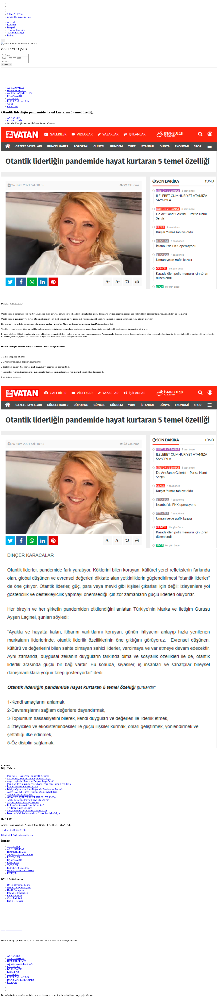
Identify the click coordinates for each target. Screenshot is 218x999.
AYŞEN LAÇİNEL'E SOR (20, 93)
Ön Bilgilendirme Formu (18, 885)
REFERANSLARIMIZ (18, 101)
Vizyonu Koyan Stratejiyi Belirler (23, 802)
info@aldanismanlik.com (19, 17)
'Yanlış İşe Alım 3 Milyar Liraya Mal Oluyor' (28, 800)
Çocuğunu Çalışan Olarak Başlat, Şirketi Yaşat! (29, 778)
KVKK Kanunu (14, 895)
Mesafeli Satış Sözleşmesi (19, 887)
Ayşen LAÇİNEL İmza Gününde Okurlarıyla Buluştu (32, 792)
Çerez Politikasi (14, 898)
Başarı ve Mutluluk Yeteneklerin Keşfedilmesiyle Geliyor (34, 813)
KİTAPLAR (13, 862)
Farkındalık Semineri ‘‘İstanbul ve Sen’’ (25, 805)
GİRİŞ (10, 103)
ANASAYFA (13, 118)
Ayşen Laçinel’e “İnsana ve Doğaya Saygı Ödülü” (30, 781)
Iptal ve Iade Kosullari (17, 893)
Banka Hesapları (15, 901)
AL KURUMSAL (15, 87)
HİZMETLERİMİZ (16, 90)
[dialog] (109, 53)
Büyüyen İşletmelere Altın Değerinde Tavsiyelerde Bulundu (35, 789)
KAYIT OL (6, 64)
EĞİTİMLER (13, 857)
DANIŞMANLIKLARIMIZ (20, 870)
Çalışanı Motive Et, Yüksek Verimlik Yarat (27, 810)
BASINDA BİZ (14, 95)
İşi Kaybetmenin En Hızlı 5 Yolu (22, 786)
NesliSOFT (99, 995)
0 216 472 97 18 (15, 14)
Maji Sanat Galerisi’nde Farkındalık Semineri (28, 776)
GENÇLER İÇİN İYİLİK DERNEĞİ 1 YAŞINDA (31, 797)
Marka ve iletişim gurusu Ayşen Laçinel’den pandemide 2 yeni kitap (39, 784)
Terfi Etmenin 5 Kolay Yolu (20, 794)
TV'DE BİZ (13, 98)
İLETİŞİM (12, 873)
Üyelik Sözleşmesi (15, 890)
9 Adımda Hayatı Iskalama (19, 808)
